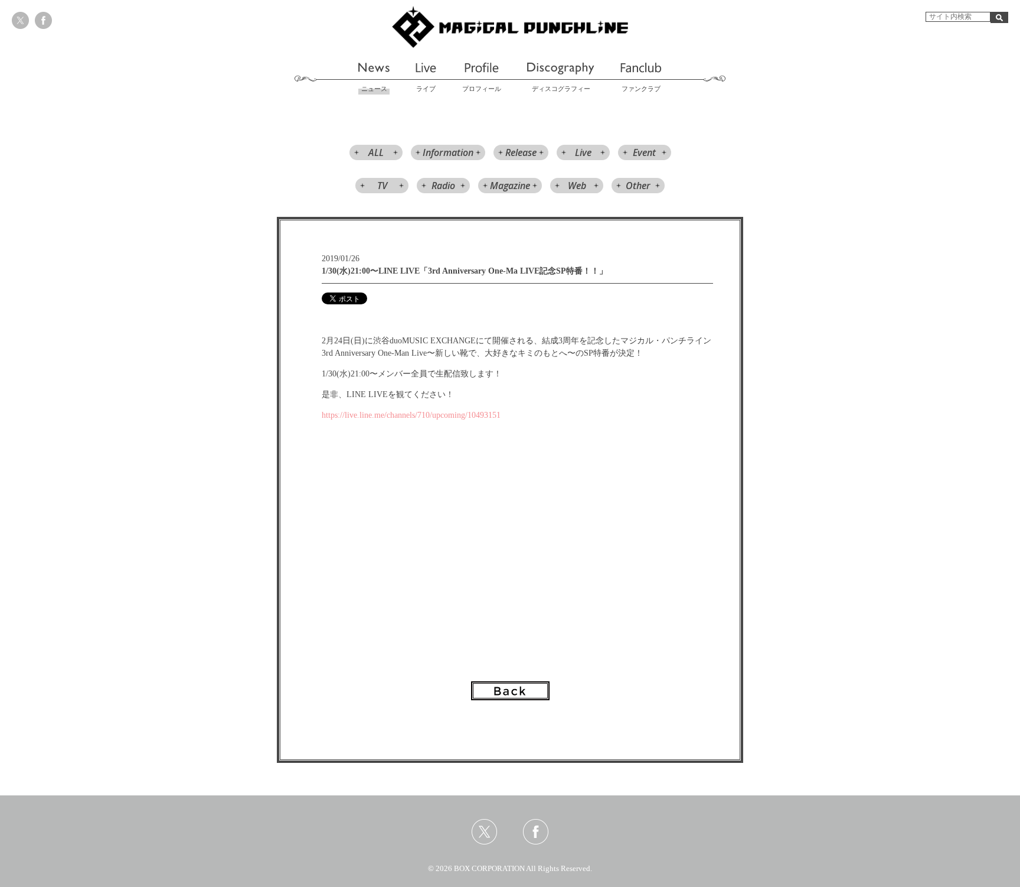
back (510, 690)
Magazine (510, 185)
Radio (443, 185)
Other (638, 185)
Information (448, 152)
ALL (376, 152)
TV (382, 185)
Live (583, 152)
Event (644, 152)
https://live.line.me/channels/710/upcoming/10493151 (412, 415)
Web (577, 185)
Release (521, 152)
